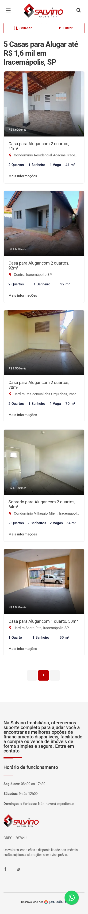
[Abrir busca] (78, 10)
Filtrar (68, 28)
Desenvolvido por (32, 902)
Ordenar (25, 28)
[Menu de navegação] (9, 10)
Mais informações (22, 176)
